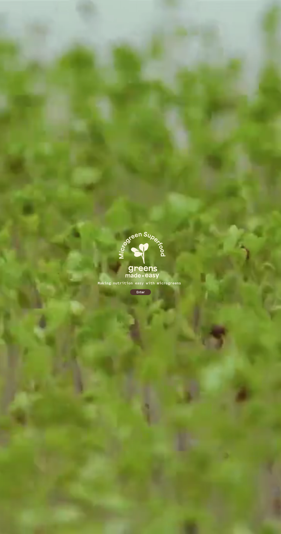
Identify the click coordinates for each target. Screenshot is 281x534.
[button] (140, 292)
